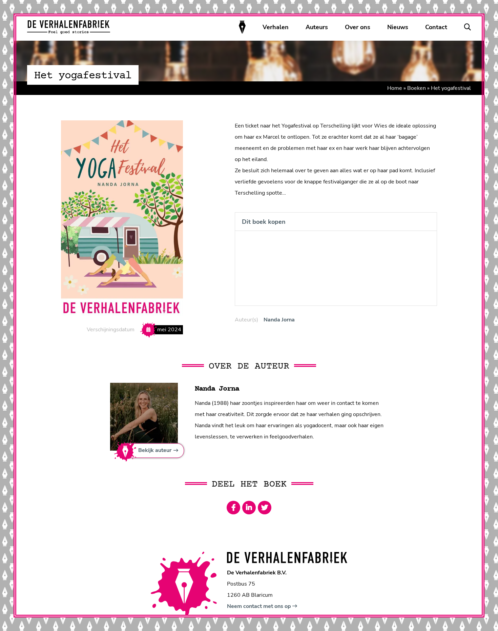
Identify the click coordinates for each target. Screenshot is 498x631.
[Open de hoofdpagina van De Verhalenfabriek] (68, 27)
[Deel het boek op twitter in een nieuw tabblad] (264, 507)
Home (394, 88)
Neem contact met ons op (259, 606)
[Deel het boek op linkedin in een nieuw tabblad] (249, 507)
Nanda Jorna (279, 319)
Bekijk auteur (154, 450)
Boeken (416, 88)
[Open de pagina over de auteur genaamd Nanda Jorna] (144, 416)
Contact (436, 27)
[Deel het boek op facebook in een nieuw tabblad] (233, 507)
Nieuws (397, 27)
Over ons (357, 27)
